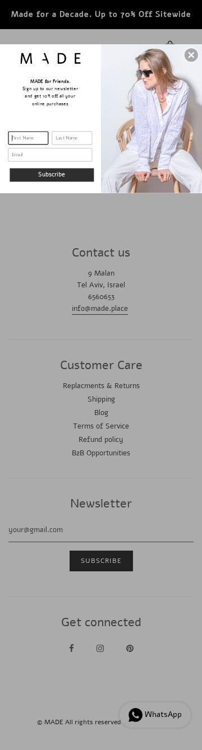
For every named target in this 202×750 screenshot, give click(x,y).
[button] (191, 55)
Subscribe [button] (51, 175)
